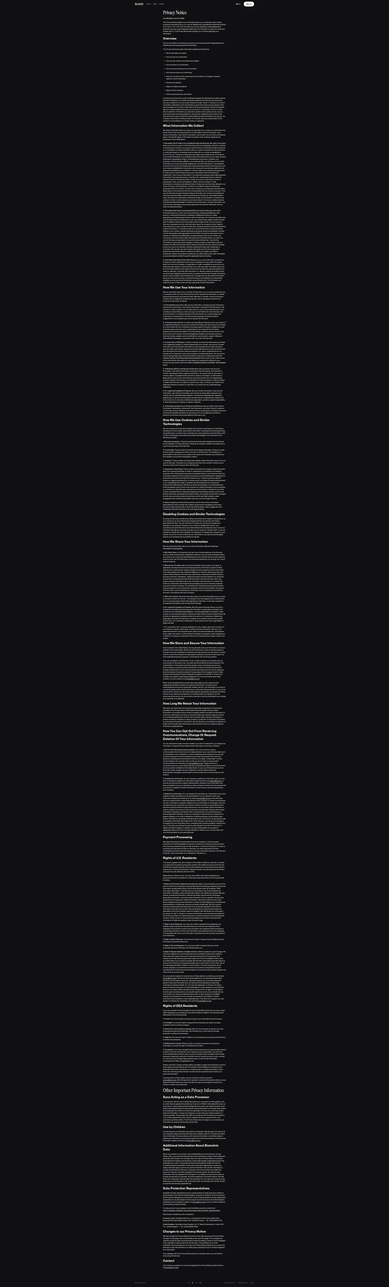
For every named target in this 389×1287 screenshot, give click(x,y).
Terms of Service (229, 1283)
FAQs (252, 1283)
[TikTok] (196, 1282)
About (148, 4)
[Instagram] (200, 1282)
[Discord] (192, 1282)
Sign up (249, 4)
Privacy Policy (242, 1283)
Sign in (238, 4)
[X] (188, 1282)
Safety (161, 4)
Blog (155, 4)
